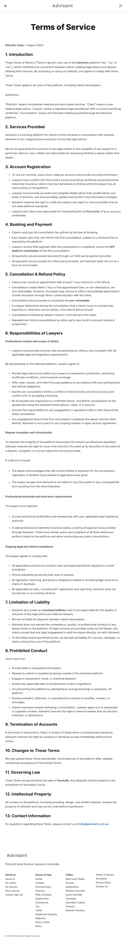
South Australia (74, 894)
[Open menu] (5, 6)
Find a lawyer (12, 890)
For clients (10, 882)
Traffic (38, 910)
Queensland (72, 886)
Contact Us (102, 886)
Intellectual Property (46, 914)
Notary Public (42, 922)
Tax (37, 906)
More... (39, 926)
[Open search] (120, 6)
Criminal (39, 882)
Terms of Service (105, 874)
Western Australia (75, 890)
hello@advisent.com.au (93, 824)
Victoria (70, 882)
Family (38, 878)
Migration (40, 918)
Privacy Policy (103, 882)
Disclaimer (101, 878)
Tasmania (71, 898)
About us (10, 878)
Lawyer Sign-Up (14, 894)
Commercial (41, 902)
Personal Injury (43, 886)
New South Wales (75, 878)
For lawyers (11, 886)
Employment (42, 898)
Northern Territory (75, 910)
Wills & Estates (43, 894)
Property (40, 890)
